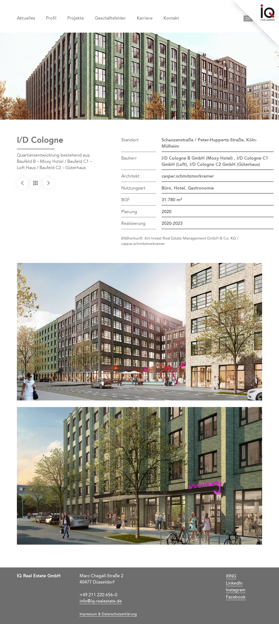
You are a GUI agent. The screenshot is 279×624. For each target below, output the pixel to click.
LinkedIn (234, 583)
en (257, 19)
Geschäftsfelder (110, 18)
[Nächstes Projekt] (48, 183)
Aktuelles (26, 18)
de (248, 19)
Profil (51, 18)
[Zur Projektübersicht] (35, 183)
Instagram (235, 590)
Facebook (235, 597)
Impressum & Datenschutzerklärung (108, 614)
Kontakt (171, 18)
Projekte (75, 18)
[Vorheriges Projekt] (22, 183)
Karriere (145, 18)
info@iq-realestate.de (101, 601)
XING (231, 576)
